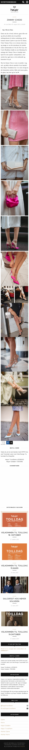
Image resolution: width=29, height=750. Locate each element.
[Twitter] (11, 442)
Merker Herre (5, 734)
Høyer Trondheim (6, 728)
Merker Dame (5, 731)
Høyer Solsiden (5, 725)
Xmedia (22, 746)
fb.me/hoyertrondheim (8, 708)
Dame (3, 719)
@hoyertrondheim (7, 705)
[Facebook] (8, 442)
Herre (3, 722)
